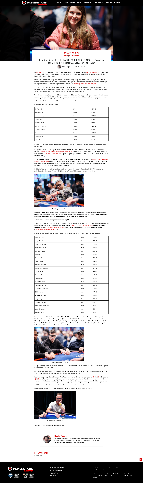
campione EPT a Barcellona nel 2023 (46, 229)
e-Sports (109, 3)
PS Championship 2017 (93, 72)
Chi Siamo (53, 476)
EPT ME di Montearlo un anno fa (55, 227)
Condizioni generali (56, 470)
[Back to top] (141, 459)
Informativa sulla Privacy (58, 468)
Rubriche (117, 3)
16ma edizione (40, 72)
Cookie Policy (54, 473)
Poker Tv (58, 3)
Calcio (66, 3)
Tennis (79, 3)
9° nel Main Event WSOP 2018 (52, 154)
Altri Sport (87, 3)
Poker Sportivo (98, 3)
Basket (72, 3)
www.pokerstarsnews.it (101, 474)
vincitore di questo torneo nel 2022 (82, 225)
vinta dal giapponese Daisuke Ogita (85, 84)
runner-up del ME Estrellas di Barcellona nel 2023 (56, 152)
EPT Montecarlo (74, 56)
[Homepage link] (34, 3)
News (66, 56)
